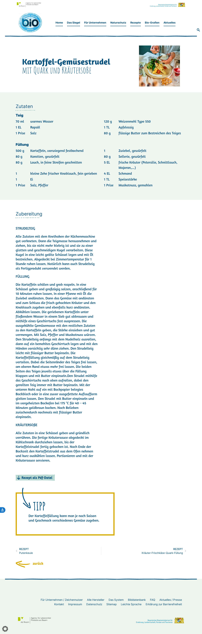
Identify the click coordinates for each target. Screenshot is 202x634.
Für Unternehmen (95, 22)
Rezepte (135, 22)
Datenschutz (94, 604)
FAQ (152, 599)
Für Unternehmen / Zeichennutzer (62, 599)
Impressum (75, 604)
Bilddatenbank (137, 599)
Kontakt (59, 604)
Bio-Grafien (152, 22)
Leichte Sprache (131, 604)
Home (59, 22)
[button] (198, 30)
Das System (116, 599)
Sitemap (111, 604)
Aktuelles (169, 22)
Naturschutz (118, 22)
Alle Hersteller (95, 599)
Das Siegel (73, 22)
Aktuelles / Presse (170, 599)
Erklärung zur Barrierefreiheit (164, 604)
